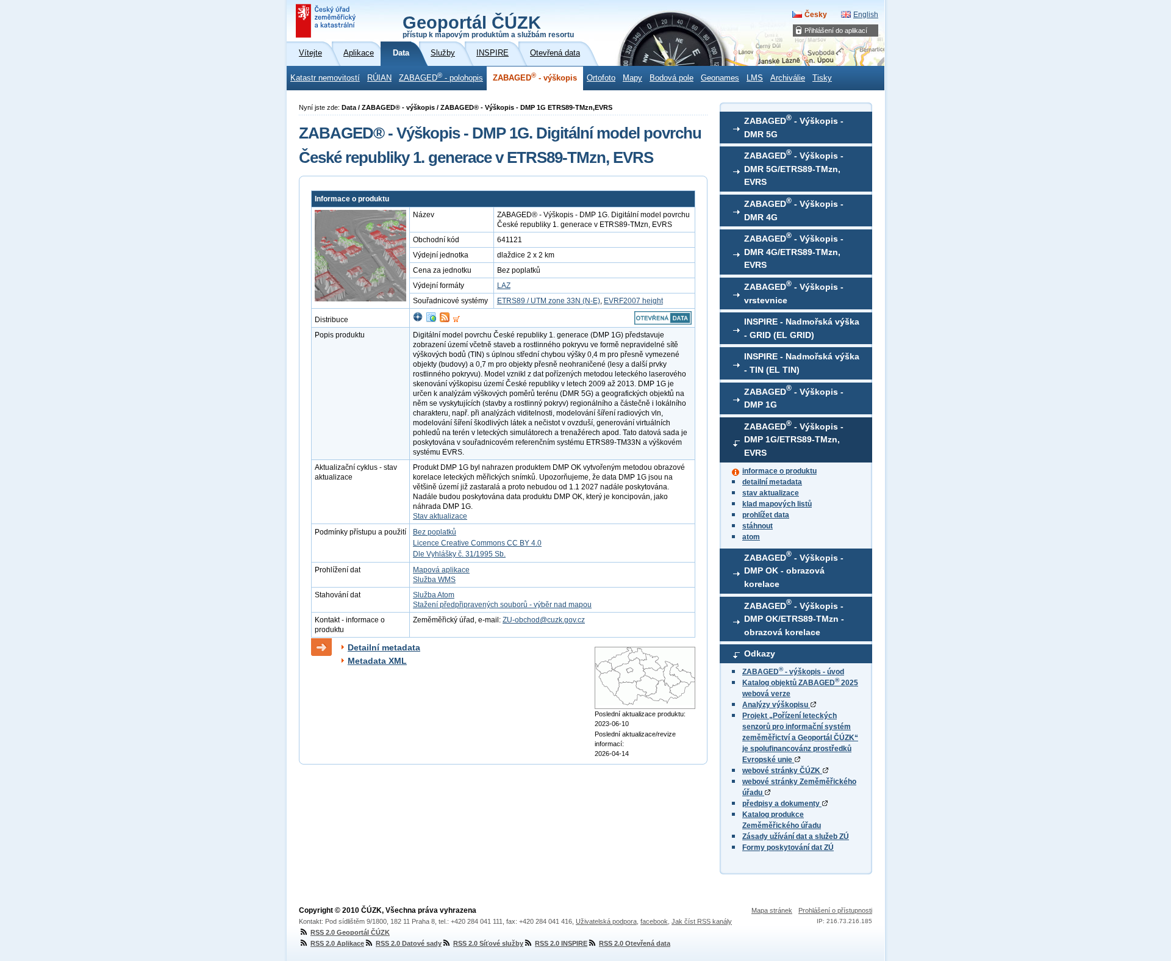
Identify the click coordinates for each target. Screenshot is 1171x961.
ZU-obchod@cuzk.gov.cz (544, 620)
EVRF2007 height (633, 301)
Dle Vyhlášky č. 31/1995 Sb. (459, 554)
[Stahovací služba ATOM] (444, 319)
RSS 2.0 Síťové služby (488, 943)
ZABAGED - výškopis (535, 76)
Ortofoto (601, 78)
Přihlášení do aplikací (835, 30)
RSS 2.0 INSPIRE (561, 943)
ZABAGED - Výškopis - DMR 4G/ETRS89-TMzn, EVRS (793, 250)
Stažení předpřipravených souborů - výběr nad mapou (502, 604)
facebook (654, 921)
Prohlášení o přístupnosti (835, 910)
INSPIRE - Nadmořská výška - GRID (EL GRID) (801, 328)
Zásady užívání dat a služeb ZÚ (795, 836)
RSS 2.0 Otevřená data (634, 943)
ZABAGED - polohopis (441, 76)
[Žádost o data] (456, 319)
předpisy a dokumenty (782, 803)
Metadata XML (377, 661)
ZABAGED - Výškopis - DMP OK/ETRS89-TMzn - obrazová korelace (794, 617)
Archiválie (787, 78)
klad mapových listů (777, 504)
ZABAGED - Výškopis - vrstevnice (793, 292)
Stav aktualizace (440, 516)
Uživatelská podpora (606, 921)
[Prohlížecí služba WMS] (431, 319)
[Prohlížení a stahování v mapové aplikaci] (418, 319)
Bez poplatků (434, 532)
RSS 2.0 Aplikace (337, 943)
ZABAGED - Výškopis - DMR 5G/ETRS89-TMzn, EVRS (793, 167)
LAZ (503, 285)
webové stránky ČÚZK (782, 770)
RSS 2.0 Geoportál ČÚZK (350, 932)
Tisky (822, 78)
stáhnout (757, 526)
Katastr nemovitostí (325, 78)
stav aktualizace (770, 493)
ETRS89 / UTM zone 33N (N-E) (548, 301)
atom (751, 537)
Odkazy (759, 653)
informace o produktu (779, 471)
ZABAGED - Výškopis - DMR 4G (793, 209)
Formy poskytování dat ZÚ (788, 847)
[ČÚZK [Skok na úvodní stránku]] (327, 20)
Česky (815, 14)
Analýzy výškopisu (776, 704)
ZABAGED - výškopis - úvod (793, 672)
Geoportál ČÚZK (488, 25)
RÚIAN (379, 78)
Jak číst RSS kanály (701, 921)
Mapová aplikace (441, 570)
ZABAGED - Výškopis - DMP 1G (793, 396)
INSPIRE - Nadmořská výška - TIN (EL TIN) (801, 363)
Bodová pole (671, 78)
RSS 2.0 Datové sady (409, 943)
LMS (755, 78)
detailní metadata (772, 482)
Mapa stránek (771, 910)
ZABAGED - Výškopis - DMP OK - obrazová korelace (793, 569)
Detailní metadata (384, 647)
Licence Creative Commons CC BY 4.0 (477, 543)
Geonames (720, 78)
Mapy (632, 78)
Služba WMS (434, 579)
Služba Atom (433, 595)
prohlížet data (765, 515)
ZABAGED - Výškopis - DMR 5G (793, 126)
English (865, 14)
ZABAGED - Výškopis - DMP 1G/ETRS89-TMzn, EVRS (793, 438)
